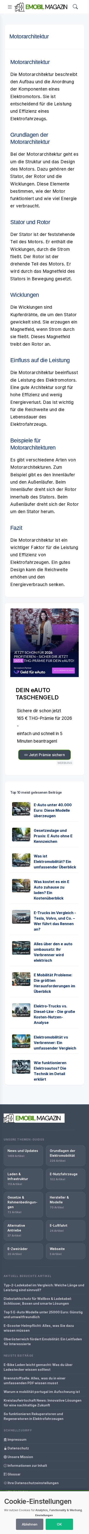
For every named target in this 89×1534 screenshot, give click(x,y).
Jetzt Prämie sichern (46, 754)
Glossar (14, 1474)
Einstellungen (44, 1515)
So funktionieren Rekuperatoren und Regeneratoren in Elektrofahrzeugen (33, 1416)
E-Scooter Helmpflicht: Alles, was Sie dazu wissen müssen (39, 1328)
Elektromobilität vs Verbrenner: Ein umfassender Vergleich (55, 1042)
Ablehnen (29, 1524)
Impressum (16, 1439)
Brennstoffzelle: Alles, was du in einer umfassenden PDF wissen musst (34, 1380)
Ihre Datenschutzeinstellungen (33, 1483)
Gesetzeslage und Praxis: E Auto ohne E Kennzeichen (53, 836)
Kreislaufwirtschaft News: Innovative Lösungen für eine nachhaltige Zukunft (42, 1402)
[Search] (75, 7)
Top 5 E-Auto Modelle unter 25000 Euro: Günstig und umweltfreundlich (43, 1314)
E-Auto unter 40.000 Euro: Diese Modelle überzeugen (53, 810)
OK (59, 1524)
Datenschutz (18, 1448)
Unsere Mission (20, 1457)
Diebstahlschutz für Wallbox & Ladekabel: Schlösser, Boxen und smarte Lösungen (38, 1301)
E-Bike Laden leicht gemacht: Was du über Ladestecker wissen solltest (38, 1367)
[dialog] (44, 1512)
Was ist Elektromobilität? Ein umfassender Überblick (55, 861)
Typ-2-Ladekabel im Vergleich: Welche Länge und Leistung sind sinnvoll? (44, 1287)
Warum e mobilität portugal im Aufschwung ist (42, 1392)
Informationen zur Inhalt (27, 1465)
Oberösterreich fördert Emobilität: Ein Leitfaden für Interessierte (43, 1341)
